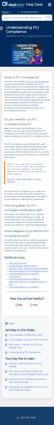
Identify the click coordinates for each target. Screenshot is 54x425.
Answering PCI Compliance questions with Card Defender (28, 380)
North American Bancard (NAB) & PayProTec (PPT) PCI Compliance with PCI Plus (28, 281)
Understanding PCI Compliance (25, 352)
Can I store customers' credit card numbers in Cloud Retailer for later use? (28, 373)
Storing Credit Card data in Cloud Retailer (28, 268)
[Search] (48, 17)
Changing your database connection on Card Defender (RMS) (29, 388)
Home (5, 12)
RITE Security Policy (18, 263)
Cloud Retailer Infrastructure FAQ (25, 335)
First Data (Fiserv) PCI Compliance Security (29, 271)
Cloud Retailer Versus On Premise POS (28, 339)
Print (12, 323)
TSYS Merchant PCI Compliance (24, 287)
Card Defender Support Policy (23, 266)
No (20, 304)
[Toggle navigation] (49, 4)
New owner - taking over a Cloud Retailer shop (25, 346)
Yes (35, 304)
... (14, 12)
